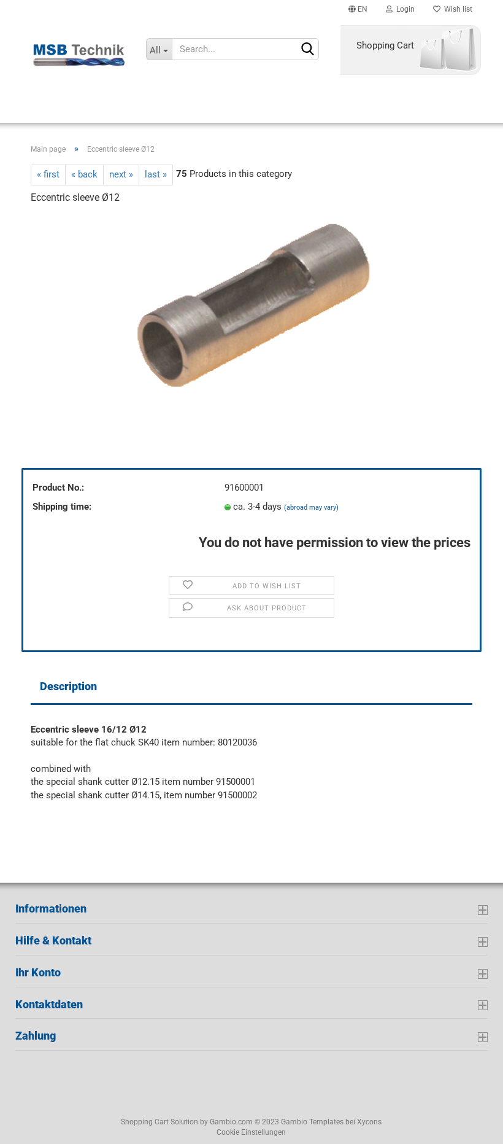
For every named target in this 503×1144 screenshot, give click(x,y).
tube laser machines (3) (140, 104)
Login (404, 9)
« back (84, 174)
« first (48, 174)
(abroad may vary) (311, 508)
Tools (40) (405, 104)
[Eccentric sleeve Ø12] (252, 307)
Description (68, 686)
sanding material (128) (292, 104)
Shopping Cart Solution (159, 1122)
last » (156, 174)
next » (121, 174)
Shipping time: (62, 506)
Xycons (369, 1122)
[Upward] (33, 1126)
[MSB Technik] (79, 55)
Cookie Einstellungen (251, 1132)
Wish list (456, 9)
